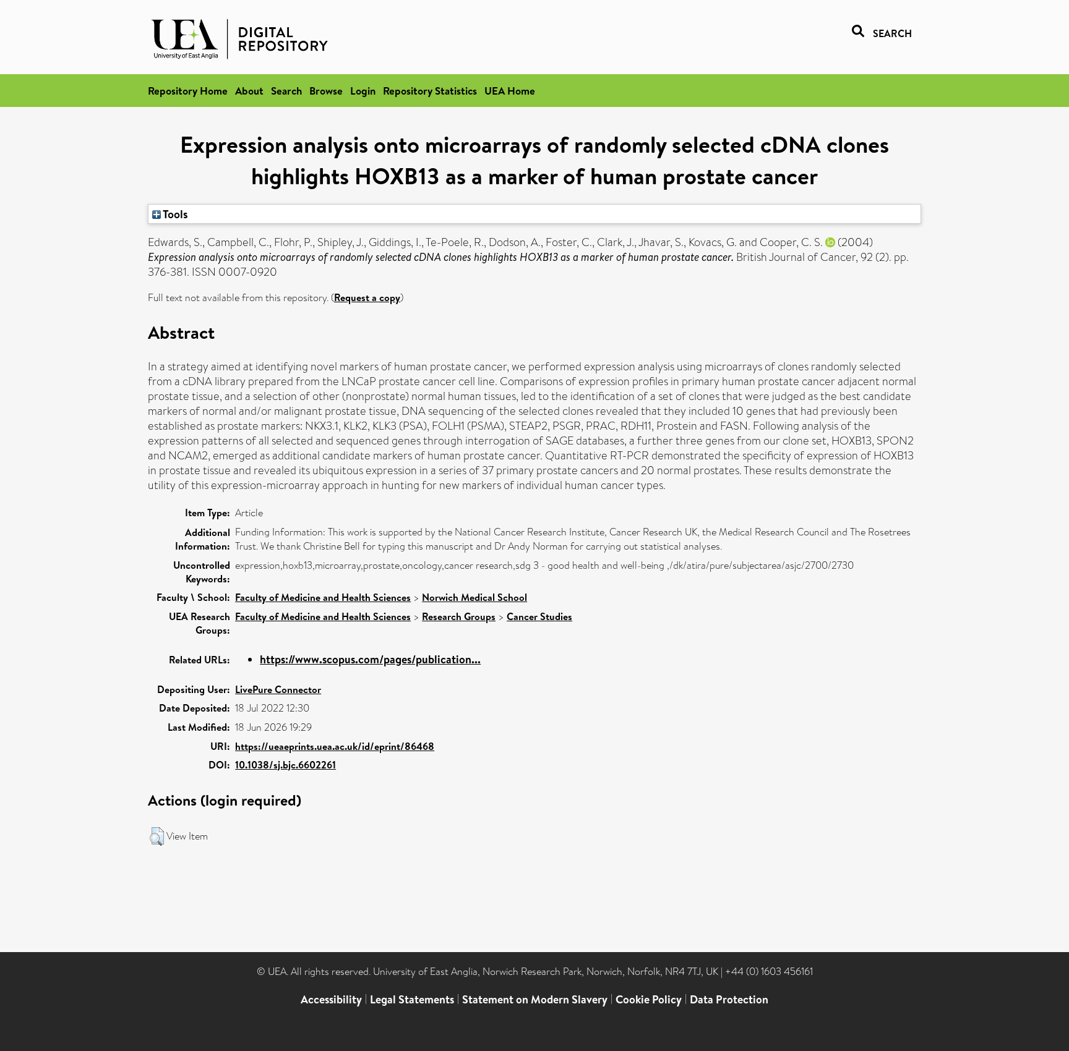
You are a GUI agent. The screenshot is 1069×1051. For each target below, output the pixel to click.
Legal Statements (412, 999)
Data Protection (729, 999)
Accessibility (331, 999)
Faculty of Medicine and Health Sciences (323, 597)
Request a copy (367, 297)
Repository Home (188, 90)
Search (286, 90)
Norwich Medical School (474, 597)
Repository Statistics (430, 90)
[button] (157, 836)
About (249, 90)
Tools (174, 214)
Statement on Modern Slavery (534, 999)
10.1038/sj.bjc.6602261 (285, 765)
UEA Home (509, 90)
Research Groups (459, 616)
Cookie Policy (649, 999)
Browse (326, 90)
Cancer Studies (539, 616)
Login (363, 90)
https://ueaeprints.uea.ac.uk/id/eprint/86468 (334, 746)
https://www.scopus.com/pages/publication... (370, 659)
